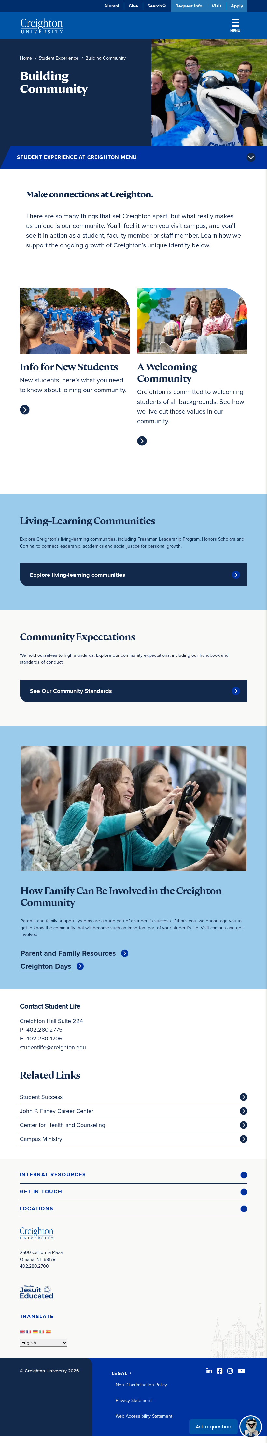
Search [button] (155, 6)
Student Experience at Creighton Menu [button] (77, 157)
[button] (133, 1175)
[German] (36, 1333)
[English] (23, 1333)
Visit (216, 6)
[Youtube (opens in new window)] (241, 1371)
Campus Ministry (41, 1139)
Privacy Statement (134, 1400)
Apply (237, 6)
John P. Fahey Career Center (56, 1111)
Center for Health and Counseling (62, 1125)
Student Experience (58, 58)
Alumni (111, 6)
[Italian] (42, 1333)
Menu (235, 30)
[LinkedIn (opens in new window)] (209, 1371)
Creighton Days (46, 966)
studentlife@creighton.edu (53, 1047)
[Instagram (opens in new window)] (230, 1371)
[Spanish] (49, 1333)
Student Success (41, 1097)
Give (133, 6)
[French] (29, 1333)
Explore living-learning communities (77, 575)
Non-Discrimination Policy (141, 1385)
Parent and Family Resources (68, 953)
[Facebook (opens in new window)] (220, 1371)
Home (26, 58)
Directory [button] (76, 156)
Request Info (189, 6)
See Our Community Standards (71, 691)
